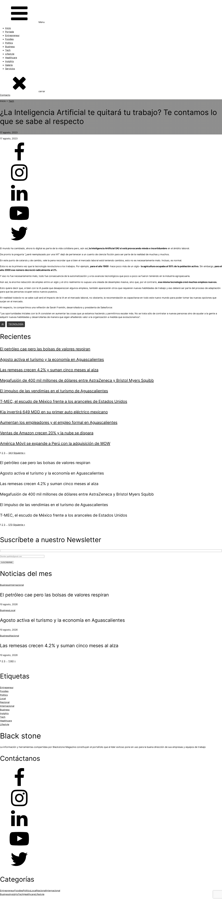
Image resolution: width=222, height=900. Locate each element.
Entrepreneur (12, 35)
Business (10, 46)
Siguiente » (19, 453)
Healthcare (11, 57)
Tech (8, 50)
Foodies (9, 39)
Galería (9, 65)
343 (10, 453)
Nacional (14, 635)
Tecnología (15, 324)
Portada (9, 31)
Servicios (10, 68)
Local (12, 610)
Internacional (17, 585)
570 (10, 524)
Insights (9, 61)
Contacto (5, 95)
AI (3, 324)
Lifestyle (9, 54)
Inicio (8, 28)
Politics (9, 43)
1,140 (11, 661)
